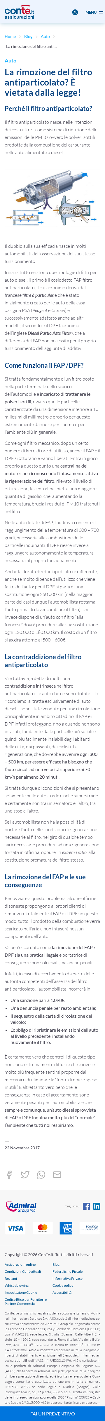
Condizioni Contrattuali (23, 1271)
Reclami (11, 1278)
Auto (45, 36)
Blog (28, 36)
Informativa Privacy (67, 1278)
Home (10, 36)
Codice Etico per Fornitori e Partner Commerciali (26, 1301)
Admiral (28, 1206)
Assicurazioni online (20, 1264)
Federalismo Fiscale (67, 1271)
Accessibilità (61, 1292)
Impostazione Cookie (21, 1292)
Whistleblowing (17, 1285)
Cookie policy (62, 1285)
